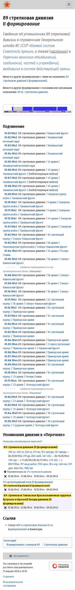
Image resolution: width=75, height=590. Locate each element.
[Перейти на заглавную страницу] (7, 5)
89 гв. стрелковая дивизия (33, 92)
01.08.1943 (11, 275)
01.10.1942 (10, 202)
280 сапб (36, 456)
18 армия (53, 283)
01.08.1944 (11, 360)
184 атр (53, 464)
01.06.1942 (10, 169)
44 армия (53, 218)
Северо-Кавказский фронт (28, 238)
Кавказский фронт (58, 133)
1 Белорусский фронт (38, 384)
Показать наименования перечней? (22, 441)
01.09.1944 (11, 364)
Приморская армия (23, 311)
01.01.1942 (10, 133)
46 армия (53, 251)
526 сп (28, 452)
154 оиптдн (47, 452)
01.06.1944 (11, 352)
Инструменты (21, 555)
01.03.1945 (10, 405)
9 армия (52, 202)
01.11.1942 (11, 210)
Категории (10, 540)
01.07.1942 (10, 178)
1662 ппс (18, 468)
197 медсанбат (28, 464)
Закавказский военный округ (19, 165)
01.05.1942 (10, 161)
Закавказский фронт (14, 174)
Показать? (35, 271)
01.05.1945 (11, 421)
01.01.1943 (10, 226)
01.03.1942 (10, 145)
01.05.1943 (10, 259)
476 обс (53, 460)
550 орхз (43, 464)
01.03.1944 (11, 332)
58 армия (53, 226)
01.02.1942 (10, 137)
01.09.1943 (10, 283)
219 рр (26, 456)
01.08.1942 (11, 186)
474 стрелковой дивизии (39, 471)
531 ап (36, 452)
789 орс (12, 460)
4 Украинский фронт (48, 348)
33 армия (18, 376)
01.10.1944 (10, 372)
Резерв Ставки (34, 376)
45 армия (53, 161)
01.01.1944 (10, 315)
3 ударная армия (22, 425)
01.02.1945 (10, 397)
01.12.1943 (10, 307)
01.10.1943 (10, 291)
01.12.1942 (10, 218)
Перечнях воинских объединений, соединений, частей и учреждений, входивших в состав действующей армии (36, 63)
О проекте (8, 576)
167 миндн (61, 452)
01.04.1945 (11, 413)
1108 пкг (28, 468)
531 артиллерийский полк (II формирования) (28, 482)
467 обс (46, 456)
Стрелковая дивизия (56, 544)
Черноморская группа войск (19, 247)
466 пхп (63, 464)
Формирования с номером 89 (23, 544)
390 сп (11, 452)
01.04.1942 (11, 153)
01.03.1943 (10, 242)
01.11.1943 (11, 299)
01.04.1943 (11, 251)
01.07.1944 (11, 356)
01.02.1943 (10, 234)
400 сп (20, 452)
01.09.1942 (10, 194)
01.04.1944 (11, 340)
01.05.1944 (11, 344)
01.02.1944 (11, 324)
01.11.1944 (10, 380)
